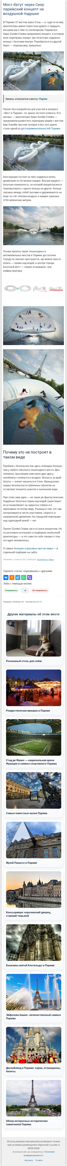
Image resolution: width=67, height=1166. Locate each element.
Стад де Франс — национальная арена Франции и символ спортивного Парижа (31, 761)
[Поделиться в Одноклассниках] (11, 577)
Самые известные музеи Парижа (26, 813)
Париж (43, 99)
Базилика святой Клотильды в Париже (30, 965)
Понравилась (11, 590)
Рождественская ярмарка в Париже (28, 710)
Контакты (29, 1160)
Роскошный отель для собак (24, 661)
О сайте (39, 1160)
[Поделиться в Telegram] (17, 577)
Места (51, 559)
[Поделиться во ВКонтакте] (5, 577)
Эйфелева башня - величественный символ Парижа (33, 1016)
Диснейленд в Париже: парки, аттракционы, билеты (33, 1069)
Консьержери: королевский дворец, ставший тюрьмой (28, 913)
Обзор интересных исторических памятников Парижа (27, 1122)
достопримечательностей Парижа (40, 128)
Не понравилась (40, 590)
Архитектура (42, 559)
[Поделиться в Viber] (29, 577)
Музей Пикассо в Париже (21, 862)
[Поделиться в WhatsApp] (23, 577)
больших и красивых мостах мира (33, 548)
